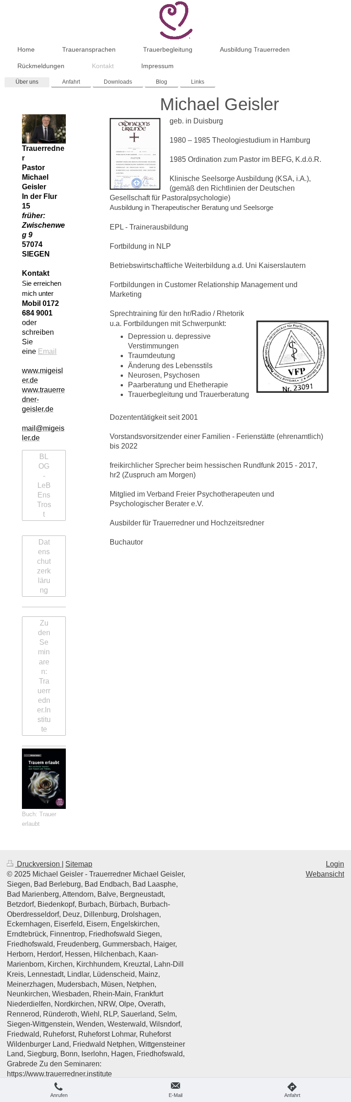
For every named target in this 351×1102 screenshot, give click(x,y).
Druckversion (38, 864)
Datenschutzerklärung (44, 566)
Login (335, 864)
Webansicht (325, 874)
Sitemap (78, 864)
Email (47, 351)
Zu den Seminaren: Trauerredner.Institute (44, 676)
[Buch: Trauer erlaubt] (44, 779)
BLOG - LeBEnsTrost (44, 485)
